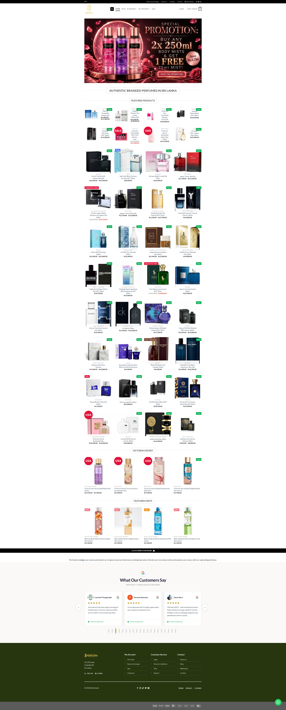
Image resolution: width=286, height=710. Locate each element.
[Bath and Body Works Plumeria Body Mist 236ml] (98, 521)
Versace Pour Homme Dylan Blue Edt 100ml (187, 403)
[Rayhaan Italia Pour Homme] (98, 351)
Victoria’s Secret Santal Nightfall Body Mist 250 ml (187, 490)
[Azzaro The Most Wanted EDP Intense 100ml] (187, 314)
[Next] (201, 477)
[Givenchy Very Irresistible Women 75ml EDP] (151, 116)
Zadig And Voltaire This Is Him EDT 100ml (98, 290)
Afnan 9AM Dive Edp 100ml (98, 253)
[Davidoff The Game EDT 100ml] (91, 134)
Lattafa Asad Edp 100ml (158, 439)
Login (156, 659)
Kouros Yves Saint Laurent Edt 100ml (98, 329)
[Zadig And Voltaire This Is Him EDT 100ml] (98, 275)
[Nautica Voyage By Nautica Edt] (91, 114)
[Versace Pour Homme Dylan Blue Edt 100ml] (187, 388)
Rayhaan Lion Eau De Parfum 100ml (187, 440)
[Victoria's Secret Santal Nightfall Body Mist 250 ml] (187, 471)
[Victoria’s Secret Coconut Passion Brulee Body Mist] (128, 471)
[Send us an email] (198, 2)
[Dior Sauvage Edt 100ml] (128, 388)
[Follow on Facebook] (196, 2)
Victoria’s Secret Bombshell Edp (98, 440)
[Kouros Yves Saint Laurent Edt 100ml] (98, 314)
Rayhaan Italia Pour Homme (98, 366)
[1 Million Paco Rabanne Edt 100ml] (187, 238)
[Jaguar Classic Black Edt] (128, 199)
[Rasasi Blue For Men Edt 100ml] (98, 388)
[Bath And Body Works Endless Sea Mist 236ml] (158, 521)
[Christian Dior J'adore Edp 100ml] (181, 134)
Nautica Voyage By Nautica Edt (105, 113)
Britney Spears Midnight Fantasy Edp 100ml (157, 329)
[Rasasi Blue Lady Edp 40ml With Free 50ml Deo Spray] (128, 351)
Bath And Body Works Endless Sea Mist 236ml (157, 540)
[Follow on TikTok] (143, 688)
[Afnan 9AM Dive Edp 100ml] (98, 238)
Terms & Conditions (160, 664)
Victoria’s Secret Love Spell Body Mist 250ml (97, 490)
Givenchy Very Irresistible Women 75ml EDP (164, 115)
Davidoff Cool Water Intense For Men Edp (187, 366)
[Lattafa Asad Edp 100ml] (158, 425)
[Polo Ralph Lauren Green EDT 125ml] (158, 275)
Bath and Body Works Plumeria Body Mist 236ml (97, 540)
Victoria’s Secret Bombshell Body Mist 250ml (164, 135)
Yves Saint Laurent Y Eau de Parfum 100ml (187, 214)
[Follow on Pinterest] (148, 688)
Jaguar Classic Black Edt (128, 213)
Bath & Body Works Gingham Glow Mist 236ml (126, 540)
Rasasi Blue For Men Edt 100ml (98, 403)
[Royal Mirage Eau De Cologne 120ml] (158, 351)
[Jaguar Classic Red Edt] (187, 162)
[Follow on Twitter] (146, 688)
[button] (278, 702)
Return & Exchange (153, 2)
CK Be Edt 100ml (128, 328)
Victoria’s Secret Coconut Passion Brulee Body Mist (126, 490)
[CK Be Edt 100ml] (128, 314)
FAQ (155, 668)
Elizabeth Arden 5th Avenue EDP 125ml (158, 214)
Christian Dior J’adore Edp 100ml (194, 133)
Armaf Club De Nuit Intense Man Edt (98, 177)
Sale (153, 9)
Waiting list (184, 668)
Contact (179, 2)
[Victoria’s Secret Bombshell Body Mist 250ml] (151, 136)
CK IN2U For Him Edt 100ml (128, 253)
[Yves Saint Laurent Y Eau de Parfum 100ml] (187, 199)
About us (164, 2)
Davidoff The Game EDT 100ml (105, 133)
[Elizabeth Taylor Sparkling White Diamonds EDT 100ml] (128, 275)
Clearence (130, 673)
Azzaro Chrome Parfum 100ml (187, 290)
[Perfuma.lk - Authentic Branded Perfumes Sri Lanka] (95, 9)
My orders (131, 659)
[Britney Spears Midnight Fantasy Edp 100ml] (158, 314)
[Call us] (200, 2)
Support (156, 673)
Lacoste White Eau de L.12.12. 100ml (128, 440)
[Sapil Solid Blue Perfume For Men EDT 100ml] (128, 162)
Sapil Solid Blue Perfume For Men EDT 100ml (128, 177)
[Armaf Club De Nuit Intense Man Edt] (98, 162)
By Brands (131, 9)
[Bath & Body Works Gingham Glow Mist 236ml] (128, 521)
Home (118, 9)
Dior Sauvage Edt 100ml (128, 402)
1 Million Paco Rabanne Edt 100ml (187, 253)
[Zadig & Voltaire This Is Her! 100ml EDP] (121, 115)
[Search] (112, 9)
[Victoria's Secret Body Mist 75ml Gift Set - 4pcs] (121, 136)
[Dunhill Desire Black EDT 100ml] (181, 114)
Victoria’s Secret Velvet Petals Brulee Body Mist (157, 490)
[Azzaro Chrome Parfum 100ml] (187, 275)
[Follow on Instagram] (140, 688)
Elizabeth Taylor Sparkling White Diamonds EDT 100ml (128, 291)
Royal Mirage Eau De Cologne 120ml (158, 366)
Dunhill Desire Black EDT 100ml (194, 113)
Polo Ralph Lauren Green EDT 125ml (158, 290)
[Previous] (84, 477)
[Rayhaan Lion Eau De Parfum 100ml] (187, 425)
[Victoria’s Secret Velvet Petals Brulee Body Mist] (158, 471)
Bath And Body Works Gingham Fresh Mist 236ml (187, 540)
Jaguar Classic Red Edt (187, 176)
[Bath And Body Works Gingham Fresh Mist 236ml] (187, 521)
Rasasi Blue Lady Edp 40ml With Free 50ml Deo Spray (128, 366)
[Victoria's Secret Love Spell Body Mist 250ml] (98, 471)
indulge (81, 560)
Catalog (172, 2)
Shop (124, 9)
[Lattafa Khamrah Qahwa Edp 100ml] (158, 238)
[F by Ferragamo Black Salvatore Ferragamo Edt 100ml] (98, 199)
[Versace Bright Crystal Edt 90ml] (158, 162)
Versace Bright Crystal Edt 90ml (158, 177)
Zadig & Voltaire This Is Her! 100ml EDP (135, 114)
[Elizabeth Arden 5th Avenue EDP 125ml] (158, 199)
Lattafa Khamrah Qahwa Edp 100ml (157, 253)
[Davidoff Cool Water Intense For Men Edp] (187, 351)
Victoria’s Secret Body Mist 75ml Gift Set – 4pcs (135, 135)
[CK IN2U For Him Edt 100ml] (128, 238)
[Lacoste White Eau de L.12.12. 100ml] (128, 425)
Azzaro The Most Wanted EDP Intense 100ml (187, 329)
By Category (144, 9)
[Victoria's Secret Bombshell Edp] (98, 425)
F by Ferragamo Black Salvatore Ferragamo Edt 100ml (98, 215)
